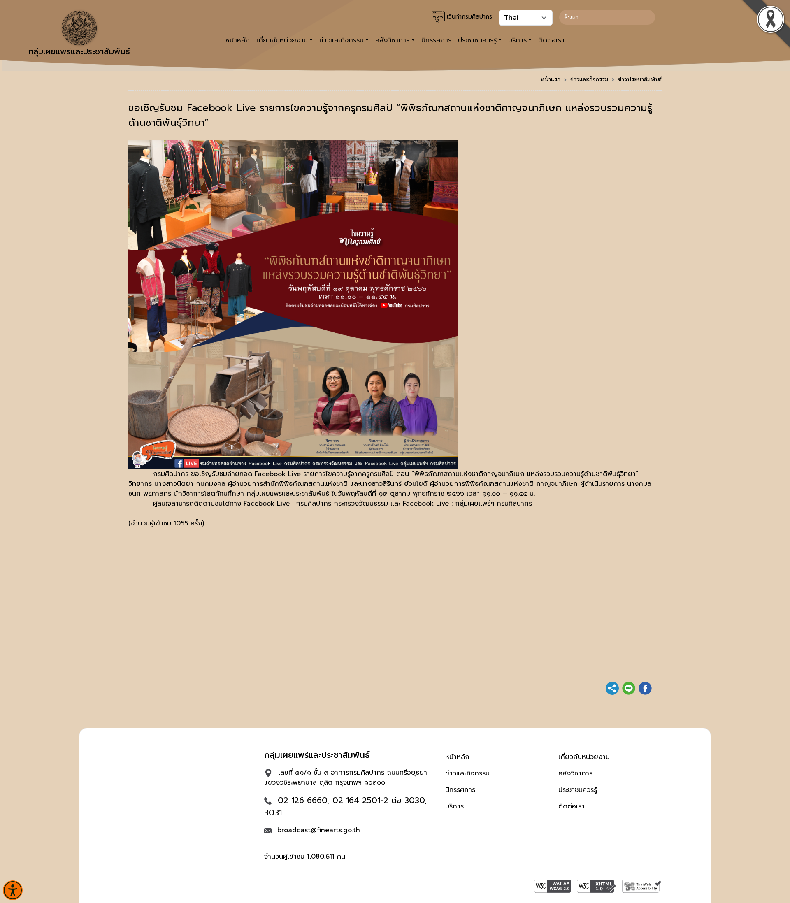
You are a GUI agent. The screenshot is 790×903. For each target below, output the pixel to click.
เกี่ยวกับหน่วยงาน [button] (282, 40)
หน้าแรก (550, 79)
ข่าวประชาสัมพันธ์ (640, 79)
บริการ (454, 806)
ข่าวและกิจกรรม (589, 79)
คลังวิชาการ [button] (392, 40)
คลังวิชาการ (575, 773)
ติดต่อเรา (551, 40)
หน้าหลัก (237, 40)
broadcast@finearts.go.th (318, 830)
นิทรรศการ (436, 40)
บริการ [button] (517, 40)
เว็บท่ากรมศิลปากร (468, 16)
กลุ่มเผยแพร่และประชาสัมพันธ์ (79, 51)
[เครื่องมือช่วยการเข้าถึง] (13, 890)
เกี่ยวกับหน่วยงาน (584, 757)
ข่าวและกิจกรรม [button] (341, 40)
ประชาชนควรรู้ (577, 790)
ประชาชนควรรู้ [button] (477, 40)
